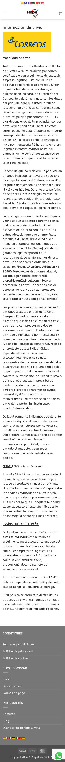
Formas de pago (14, 693)
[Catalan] (22, 3)
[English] (26, 3)
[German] (32, 3)
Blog (6, 721)
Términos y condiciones (18, 644)
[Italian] (35, 3)
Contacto (9, 714)
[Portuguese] (39, 3)
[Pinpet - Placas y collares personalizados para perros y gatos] (33, 13)
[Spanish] (42, 3)
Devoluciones (12, 686)
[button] (5, 13)
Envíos (7, 679)
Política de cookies (15, 658)
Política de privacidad (18, 651)
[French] (29, 3)
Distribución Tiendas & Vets (21, 728)
